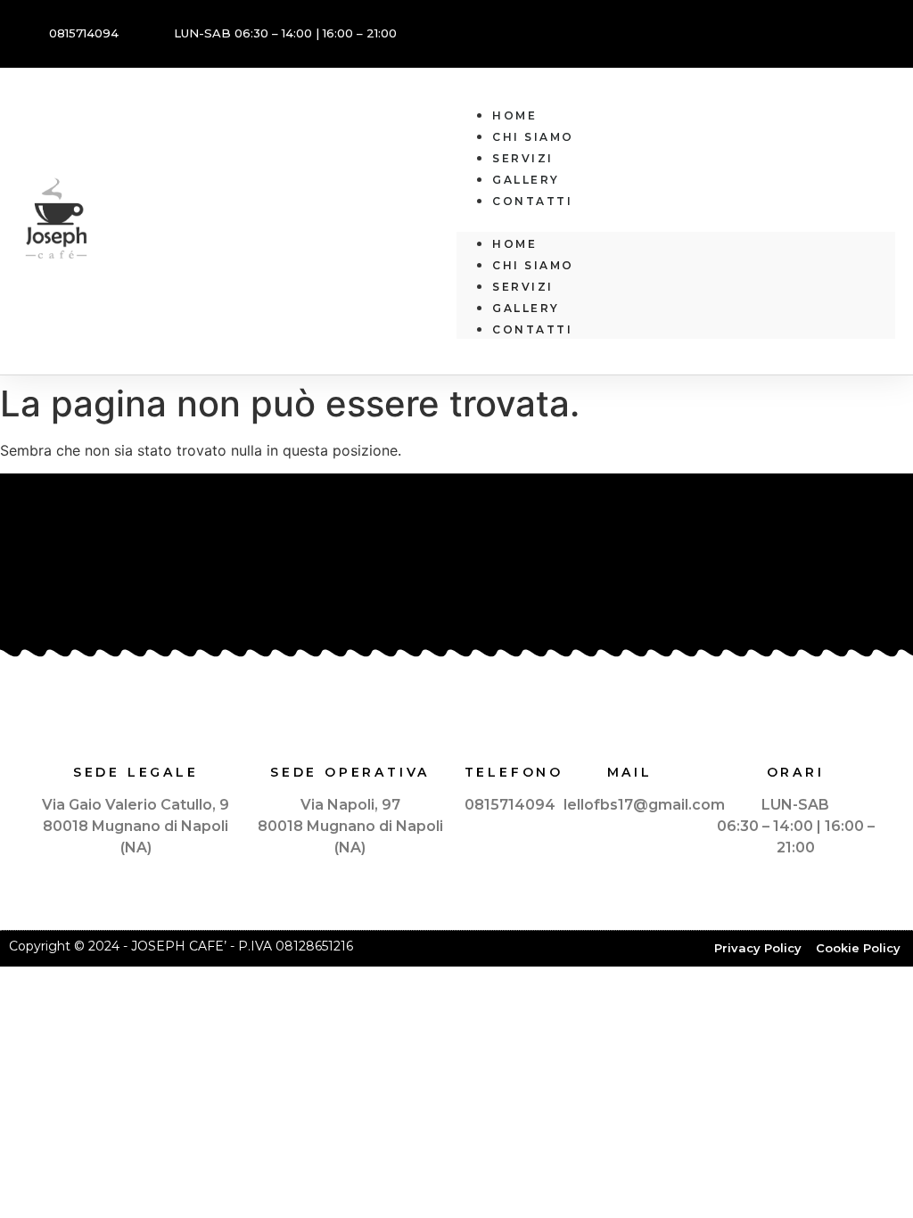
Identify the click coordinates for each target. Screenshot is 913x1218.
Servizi (523, 158)
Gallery (526, 179)
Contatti (532, 201)
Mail (630, 772)
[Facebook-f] (873, 31)
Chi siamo (533, 137)
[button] (675, 221)
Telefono (514, 772)
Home (514, 115)
